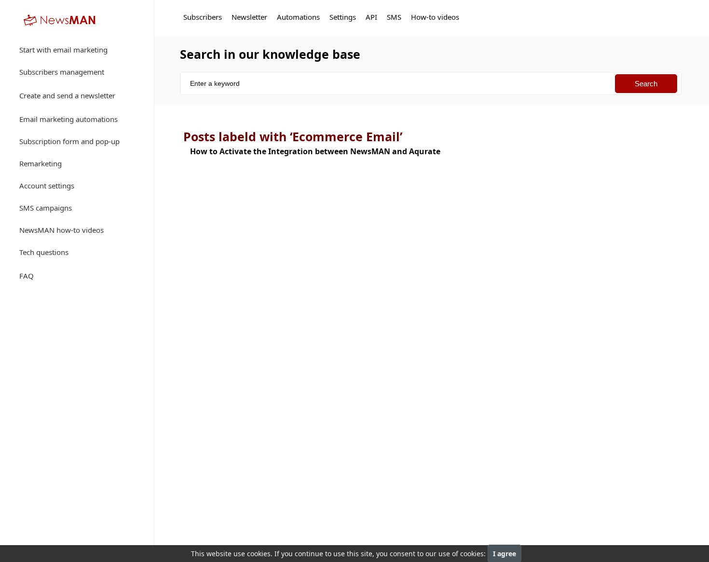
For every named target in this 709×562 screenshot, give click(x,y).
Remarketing (40, 163)
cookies (259, 553)
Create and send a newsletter (67, 95)
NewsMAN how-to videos (61, 230)
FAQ (26, 276)
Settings (342, 17)
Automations (298, 17)
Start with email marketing (63, 49)
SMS (394, 17)
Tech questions (43, 252)
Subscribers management (61, 72)
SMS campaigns (45, 208)
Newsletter (249, 17)
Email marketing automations (68, 119)
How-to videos (435, 17)
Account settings (46, 185)
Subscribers (202, 17)
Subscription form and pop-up (69, 141)
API (371, 17)
